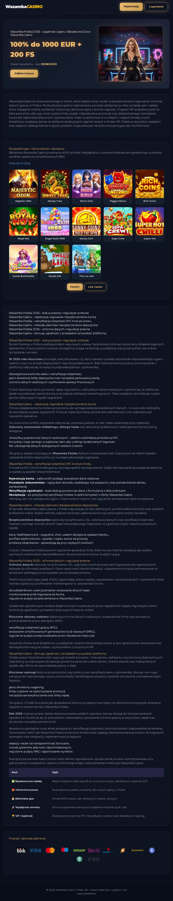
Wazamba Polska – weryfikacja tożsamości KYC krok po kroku (50, 321)
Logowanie (156, 6)
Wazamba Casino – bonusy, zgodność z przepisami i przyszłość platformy (57, 333)
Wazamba (23, 6)
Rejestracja (131, 6)
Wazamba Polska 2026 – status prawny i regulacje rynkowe (49, 313)
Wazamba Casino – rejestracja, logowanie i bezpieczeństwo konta (52, 317)
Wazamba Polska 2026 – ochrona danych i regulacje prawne (49, 329)
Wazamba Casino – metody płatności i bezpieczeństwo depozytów (53, 325)
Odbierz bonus (24, 73)
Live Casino (95, 287)
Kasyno (74, 286)
